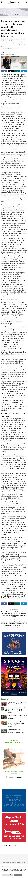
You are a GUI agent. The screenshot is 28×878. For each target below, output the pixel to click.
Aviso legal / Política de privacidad (10, 858)
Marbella (12, 6)
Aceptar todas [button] (18, 874)
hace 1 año (16, 52)
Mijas (19, 6)
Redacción (8, 52)
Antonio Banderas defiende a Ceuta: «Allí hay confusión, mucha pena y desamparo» (17, 717)
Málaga (3, 6)
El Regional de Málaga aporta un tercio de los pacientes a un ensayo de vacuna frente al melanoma (17, 731)
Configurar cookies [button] (7, 874)
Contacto (23, 858)
